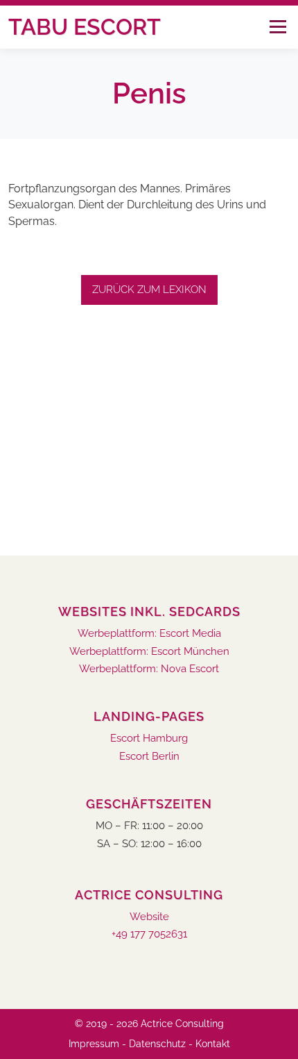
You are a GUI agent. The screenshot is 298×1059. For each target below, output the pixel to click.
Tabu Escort (84, 27)
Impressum (94, 1043)
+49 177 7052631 (149, 934)
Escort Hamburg (149, 738)
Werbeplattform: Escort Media (149, 633)
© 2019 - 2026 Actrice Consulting (149, 1023)
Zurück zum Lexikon (149, 289)
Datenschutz (157, 1043)
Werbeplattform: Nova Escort (149, 669)
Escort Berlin (149, 756)
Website (149, 917)
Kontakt (212, 1043)
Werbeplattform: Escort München (149, 652)
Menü (277, 26)
